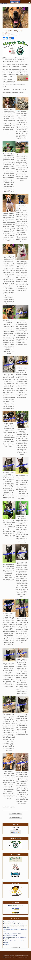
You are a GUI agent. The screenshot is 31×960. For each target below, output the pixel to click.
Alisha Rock (16, 35)
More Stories (6, 944)
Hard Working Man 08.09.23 (15, 813)
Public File (17, 955)
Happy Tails (12, 807)
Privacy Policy (22, 955)
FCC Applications (6, 955)
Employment (12, 955)
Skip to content (3, 3)
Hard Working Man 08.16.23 (15, 817)
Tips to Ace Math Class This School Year (12, 921)
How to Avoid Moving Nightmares (10, 935)
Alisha (8, 807)
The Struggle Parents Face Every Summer (12, 933)
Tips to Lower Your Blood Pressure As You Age (13, 923)
